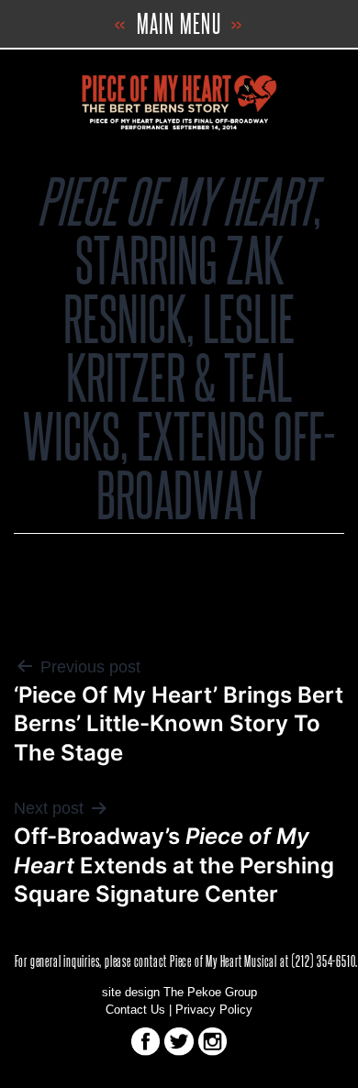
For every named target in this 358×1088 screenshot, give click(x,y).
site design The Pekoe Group (179, 992)
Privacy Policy (213, 1010)
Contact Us (135, 1010)
